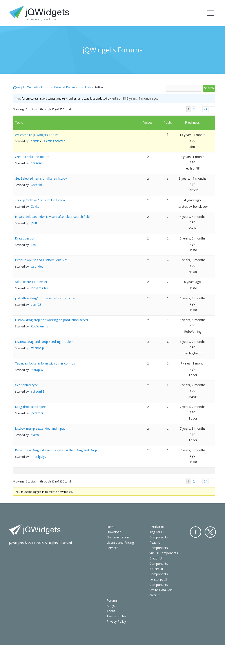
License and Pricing (120, 542)
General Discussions (68, 87)
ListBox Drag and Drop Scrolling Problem (44, 341)
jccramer (37, 413)
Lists (88, 87)
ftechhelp (37, 348)
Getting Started (54, 141)
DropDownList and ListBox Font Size (41, 260)
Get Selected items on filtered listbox (41, 178)
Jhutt (34, 223)
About (111, 611)
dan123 (36, 304)
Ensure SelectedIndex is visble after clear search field (52, 216)
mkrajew (37, 370)
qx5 (33, 245)
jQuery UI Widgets (26, 87)
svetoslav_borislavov (193, 206)
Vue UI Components (163, 553)
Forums (46, 87)
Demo (111, 527)
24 (205, 109)
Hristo (193, 250)
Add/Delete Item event (31, 282)
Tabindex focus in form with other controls (45, 363)
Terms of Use (116, 616)
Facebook (195, 532)
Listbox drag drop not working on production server (51, 320)
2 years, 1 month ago (142, 98)
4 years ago (192, 200)
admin (35, 141)
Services (112, 548)
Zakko (35, 206)
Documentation (118, 537)
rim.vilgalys (38, 456)
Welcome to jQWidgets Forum (36, 135)
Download (114, 532)
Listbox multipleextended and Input (40, 428)
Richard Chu (39, 288)
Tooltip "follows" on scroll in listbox (40, 200)
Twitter (210, 532)
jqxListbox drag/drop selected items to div (45, 298)
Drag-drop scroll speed (31, 407)
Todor (193, 375)
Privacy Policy (116, 621)
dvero (35, 435)
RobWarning (39, 326)
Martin (193, 228)
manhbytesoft (193, 353)
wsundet (37, 266)
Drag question (25, 238)
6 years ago (192, 282)
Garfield (36, 185)
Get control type (26, 385)
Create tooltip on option (32, 157)
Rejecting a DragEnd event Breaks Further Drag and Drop (56, 450)
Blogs (111, 606)
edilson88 (119, 98)
